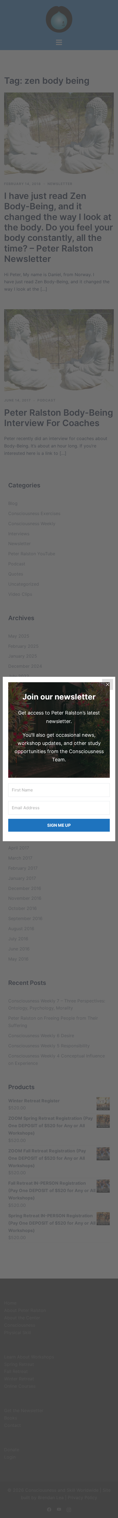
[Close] (107, 684)
